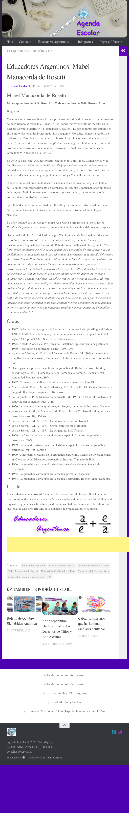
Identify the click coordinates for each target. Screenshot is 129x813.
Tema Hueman (54, 757)
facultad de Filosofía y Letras (93, 565)
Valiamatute (24, 86)
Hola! (10, 41)
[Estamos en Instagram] (120, 732)
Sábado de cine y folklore (66, 702)
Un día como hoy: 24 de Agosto (66, 693)
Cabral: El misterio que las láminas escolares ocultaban (92, 623)
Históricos (42, 50)
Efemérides (18, 50)
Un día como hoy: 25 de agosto (66, 684)
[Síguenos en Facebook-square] (114, 732)
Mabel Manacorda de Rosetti (23, 571)
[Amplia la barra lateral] (123, 51)
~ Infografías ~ (85, 41)
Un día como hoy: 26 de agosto (66, 675)
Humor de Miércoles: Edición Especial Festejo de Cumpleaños (66, 711)
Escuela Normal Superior (62, 565)
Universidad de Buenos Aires (93, 571)
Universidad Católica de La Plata (58, 571)
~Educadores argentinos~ (53, 41)
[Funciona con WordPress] (23, 757)
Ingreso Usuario (111, 41)
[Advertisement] (68, 544)
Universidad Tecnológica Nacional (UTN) (30, 576)
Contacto (25, 41)
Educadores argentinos (34, 565)
